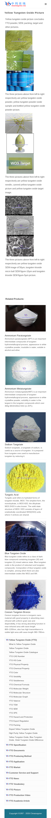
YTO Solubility (15, 676)
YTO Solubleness (16, 680)
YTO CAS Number (17, 656)
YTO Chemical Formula (19, 685)
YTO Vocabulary (16, 784)
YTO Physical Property (18, 664)
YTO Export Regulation (19, 721)
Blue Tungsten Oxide (15, 553)
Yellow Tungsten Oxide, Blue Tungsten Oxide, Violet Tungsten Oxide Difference (26, 738)
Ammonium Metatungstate (18, 388)
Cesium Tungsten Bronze (17, 612)
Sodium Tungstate (14, 444)
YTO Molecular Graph (18, 697)
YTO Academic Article (19, 801)
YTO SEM (13, 709)
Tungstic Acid (11, 494)
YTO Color (13, 672)
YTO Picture (15, 789)
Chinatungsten (36, 813)
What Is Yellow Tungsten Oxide (22, 644)
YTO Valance (14, 701)
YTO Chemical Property (19, 668)
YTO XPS (13, 713)
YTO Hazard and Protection (21, 717)
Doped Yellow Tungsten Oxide (22, 729)
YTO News (14, 778)
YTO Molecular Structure (19, 693)
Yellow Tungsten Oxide (19, 648)
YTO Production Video (19, 795)
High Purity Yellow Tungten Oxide (23, 733)
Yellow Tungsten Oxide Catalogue (23, 652)
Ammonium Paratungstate (18, 335)
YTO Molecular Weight (18, 689)
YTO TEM (13, 705)
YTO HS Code (15, 660)
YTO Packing (14, 725)
